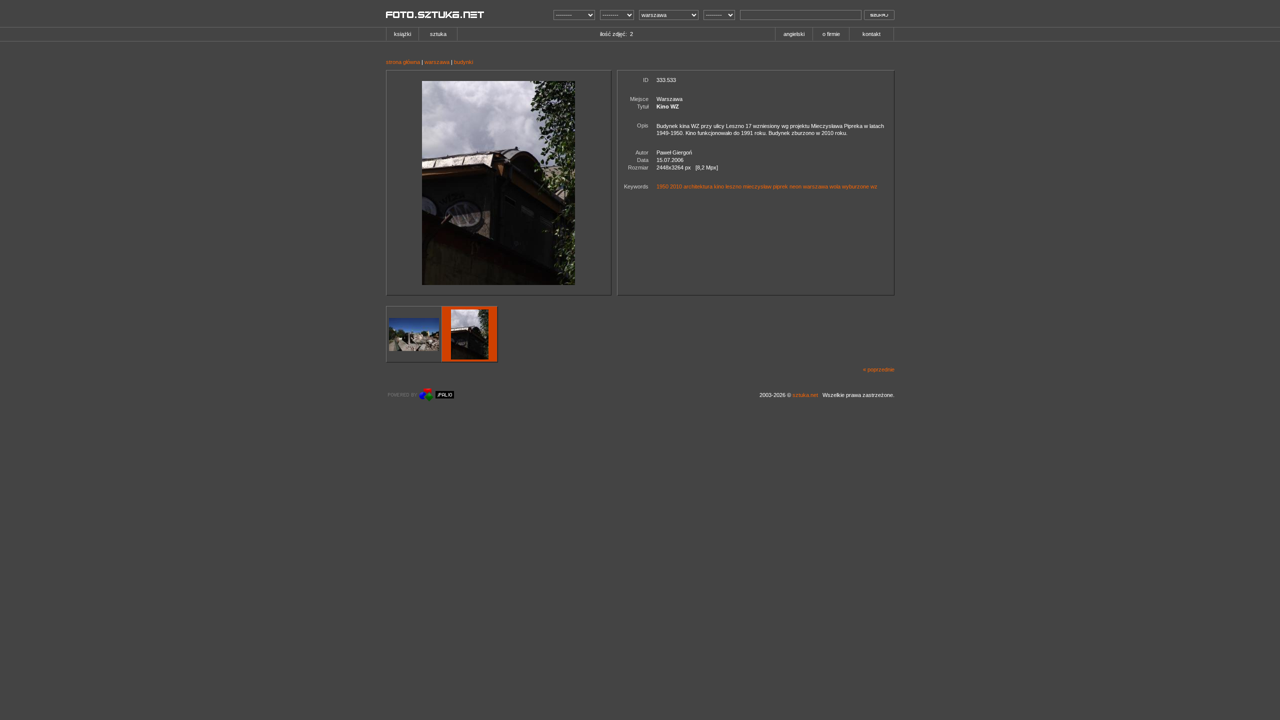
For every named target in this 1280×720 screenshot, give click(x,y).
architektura (698, 187)
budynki (463, 62)
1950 (662, 187)
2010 (676, 187)
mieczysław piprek (765, 187)
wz (874, 187)
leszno (734, 187)
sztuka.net (805, 395)
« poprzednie (878, 369)
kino (719, 187)
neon (796, 187)
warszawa (437, 62)
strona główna (403, 62)
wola (835, 187)
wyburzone (855, 187)
